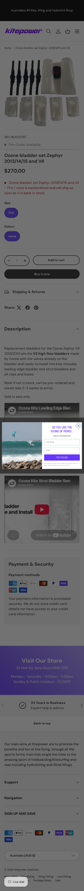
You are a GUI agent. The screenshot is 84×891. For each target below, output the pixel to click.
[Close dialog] (78, 425)
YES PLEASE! (62, 457)
